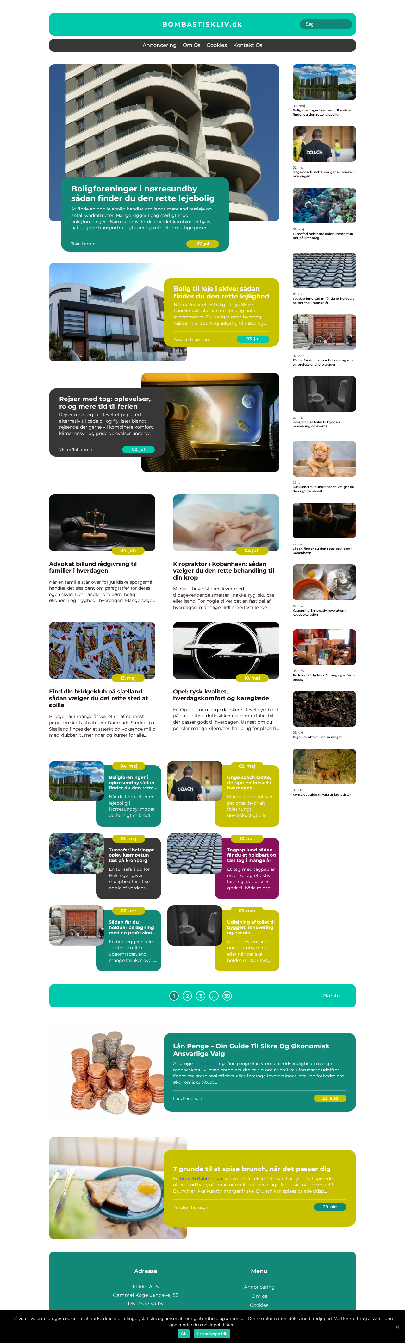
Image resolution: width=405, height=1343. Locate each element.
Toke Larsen (83, 243)
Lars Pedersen (187, 1098)
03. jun (252, 550)
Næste (331, 996)
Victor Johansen (75, 449)
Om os (191, 45)
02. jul (138, 449)
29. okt (330, 1206)
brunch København (201, 1179)
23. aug (330, 1098)
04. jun (128, 550)
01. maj (128, 838)
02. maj (247, 766)
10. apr (247, 838)
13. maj (128, 678)
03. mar (247, 910)
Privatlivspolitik (212, 1333)
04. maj (128, 766)
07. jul (202, 243)
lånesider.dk (206, 1063)
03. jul (252, 338)
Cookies (217, 45)
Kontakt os (247, 45)
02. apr (128, 910)
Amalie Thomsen (191, 339)
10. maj (252, 678)
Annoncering (160, 45)
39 (227, 996)
